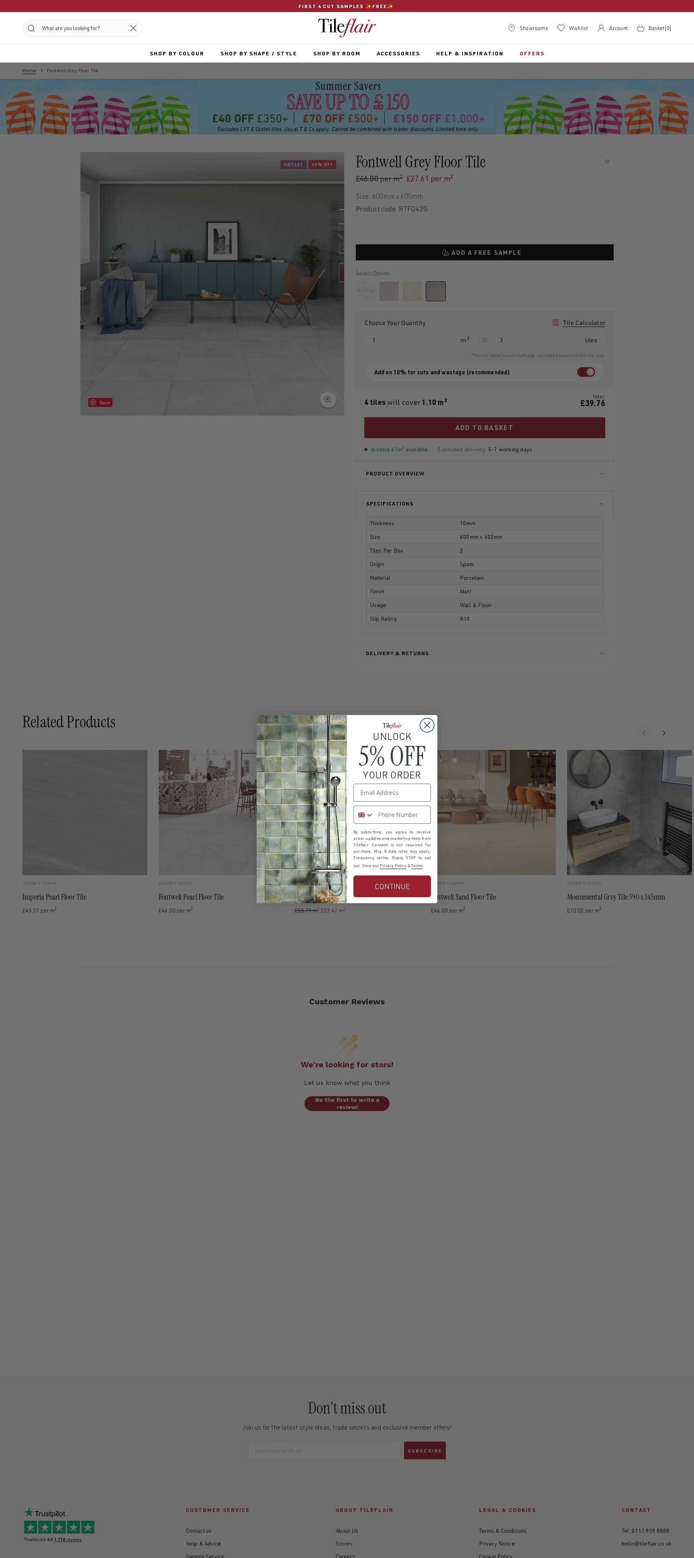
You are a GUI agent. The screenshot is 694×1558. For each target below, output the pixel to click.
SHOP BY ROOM (337, 53)
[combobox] (364, 814)
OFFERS (532, 53)
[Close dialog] (427, 725)
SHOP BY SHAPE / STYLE (258, 53)
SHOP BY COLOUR (177, 53)
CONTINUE (392, 886)
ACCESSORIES (398, 53)
